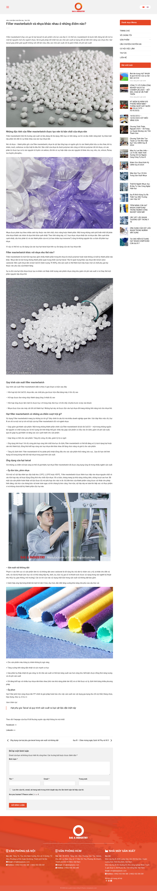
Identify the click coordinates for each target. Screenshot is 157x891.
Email (46, 779)
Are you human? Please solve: (21, 794)
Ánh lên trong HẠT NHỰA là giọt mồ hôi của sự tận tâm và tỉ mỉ (140, 75)
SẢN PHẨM (124, 40)
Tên (11, 779)
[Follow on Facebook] (106, 881)
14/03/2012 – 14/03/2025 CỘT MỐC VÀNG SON (139, 118)
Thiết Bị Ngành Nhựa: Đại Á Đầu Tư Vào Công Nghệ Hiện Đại (140, 186)
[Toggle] (150, 40)
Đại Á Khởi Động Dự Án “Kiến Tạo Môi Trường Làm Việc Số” (139, 197)
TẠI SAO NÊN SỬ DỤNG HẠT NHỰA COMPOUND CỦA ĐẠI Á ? (139, 241)
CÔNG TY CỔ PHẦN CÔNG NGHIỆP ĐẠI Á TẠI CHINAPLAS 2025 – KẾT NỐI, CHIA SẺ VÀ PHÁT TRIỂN (140, 89)
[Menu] (7, 7)
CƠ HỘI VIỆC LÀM (127, 49)
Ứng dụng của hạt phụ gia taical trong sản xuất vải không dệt (34, 740)
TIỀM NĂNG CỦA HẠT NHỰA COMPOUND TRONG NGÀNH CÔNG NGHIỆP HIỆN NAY (139, 208)
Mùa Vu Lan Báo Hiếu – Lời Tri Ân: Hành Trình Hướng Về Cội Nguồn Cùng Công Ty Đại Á (139, 153)
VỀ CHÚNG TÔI (126, 35)
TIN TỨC (27, 20)
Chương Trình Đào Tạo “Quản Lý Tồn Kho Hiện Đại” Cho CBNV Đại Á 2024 (139, 141)
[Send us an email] (109, 881)
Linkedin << (10, 730)
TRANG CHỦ (125, 31)
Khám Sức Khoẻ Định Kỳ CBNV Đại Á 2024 (139, 163)
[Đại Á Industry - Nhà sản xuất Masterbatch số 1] (78, 7)
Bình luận (13, 759)
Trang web (83, 779)
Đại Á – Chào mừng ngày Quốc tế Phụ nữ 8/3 (91, 740)
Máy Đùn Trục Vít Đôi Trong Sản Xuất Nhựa (138, 174)
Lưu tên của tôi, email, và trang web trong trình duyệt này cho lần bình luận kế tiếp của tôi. (48, 790)
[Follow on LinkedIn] (111, 881)
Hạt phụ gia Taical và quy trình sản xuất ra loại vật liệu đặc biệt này (43, 708)
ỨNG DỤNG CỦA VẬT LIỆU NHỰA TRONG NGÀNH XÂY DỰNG (140, 230)
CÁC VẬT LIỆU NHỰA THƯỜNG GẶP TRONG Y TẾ (139, 219)
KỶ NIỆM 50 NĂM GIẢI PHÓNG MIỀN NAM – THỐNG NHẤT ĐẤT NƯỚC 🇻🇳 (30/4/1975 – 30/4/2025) (140, 106)
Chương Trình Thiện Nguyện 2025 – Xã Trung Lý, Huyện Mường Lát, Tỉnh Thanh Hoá (140, 129)
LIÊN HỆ (123, 57)
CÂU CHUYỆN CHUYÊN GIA (15, 20)
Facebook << (11, 725)
